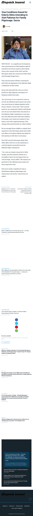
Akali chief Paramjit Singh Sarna (12, 8)
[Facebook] (16, 319)
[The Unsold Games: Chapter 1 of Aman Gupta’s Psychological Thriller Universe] (16, 293)
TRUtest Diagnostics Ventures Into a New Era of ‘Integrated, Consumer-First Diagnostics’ (15, 419)
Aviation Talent (5, 348)
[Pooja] (4, 26)
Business (4, 371)
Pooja (6, 460)
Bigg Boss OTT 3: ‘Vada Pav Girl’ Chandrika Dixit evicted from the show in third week (9, 190)
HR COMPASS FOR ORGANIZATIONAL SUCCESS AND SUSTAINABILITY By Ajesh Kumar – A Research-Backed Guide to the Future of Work (16, 271)
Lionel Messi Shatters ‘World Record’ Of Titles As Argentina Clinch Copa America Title (24, 191)
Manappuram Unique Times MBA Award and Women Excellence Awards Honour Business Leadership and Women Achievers (16, 374)
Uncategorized (5, 228)
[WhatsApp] (16, 330)
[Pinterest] (16, 327)
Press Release (4, 393)
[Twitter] (16, 323)
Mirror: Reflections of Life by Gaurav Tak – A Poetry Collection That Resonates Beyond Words (15, 231)
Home (3, 8)
